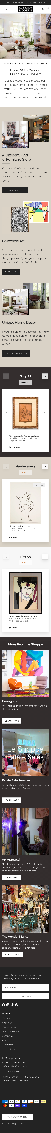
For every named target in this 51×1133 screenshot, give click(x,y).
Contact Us (7, 1036)
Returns (6, 1018)
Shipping (7, 1022)
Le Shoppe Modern (16, 1124)
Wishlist (6, 1040)
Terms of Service (10, 1031)
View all (25, 382)
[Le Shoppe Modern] (25, 9)
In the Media (8, 1049)
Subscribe (25, 996)
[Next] (44, 413)
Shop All (25, 376)
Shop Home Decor (16, 353)
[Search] (9, 9)
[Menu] (3, 9)
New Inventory (26, 466)
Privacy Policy (9, 1027)
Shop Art (10, 272)
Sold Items (7, 1044)
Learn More (12, 721)
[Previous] (7, 413)
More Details (13, 954)
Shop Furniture (14, 190)
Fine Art (25, 556)
